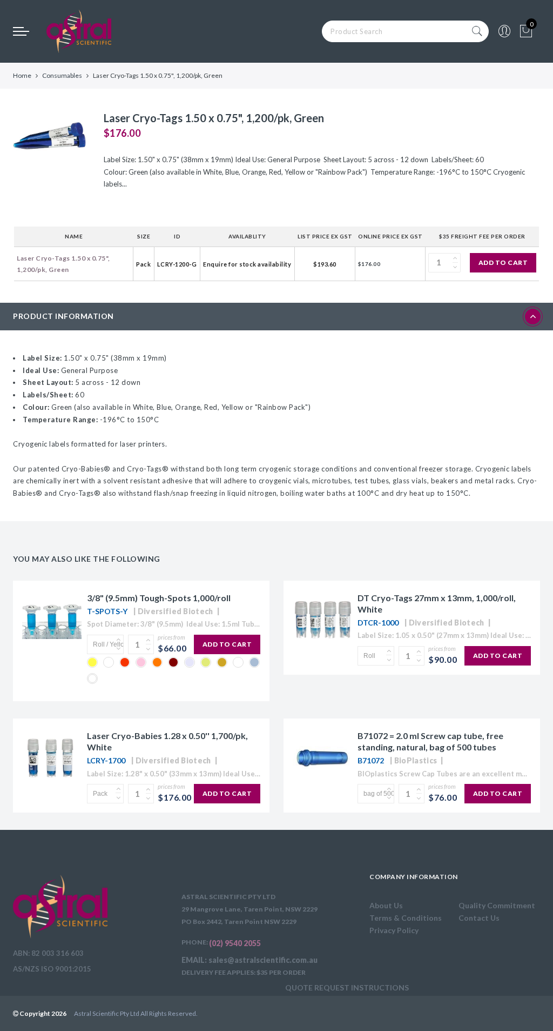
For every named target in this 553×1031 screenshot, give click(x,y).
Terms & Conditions (405, 917)
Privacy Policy (394, 930)
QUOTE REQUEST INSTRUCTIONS (347, 987)
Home (22, 75)
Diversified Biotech (175, 611)
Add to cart (503, 262)
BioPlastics (415, 760)
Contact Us (479, 917)
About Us (386, 905)
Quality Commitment (496, 905)
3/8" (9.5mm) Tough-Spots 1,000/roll (159, 598)
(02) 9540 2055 (235, 943)
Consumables (62, 75)
